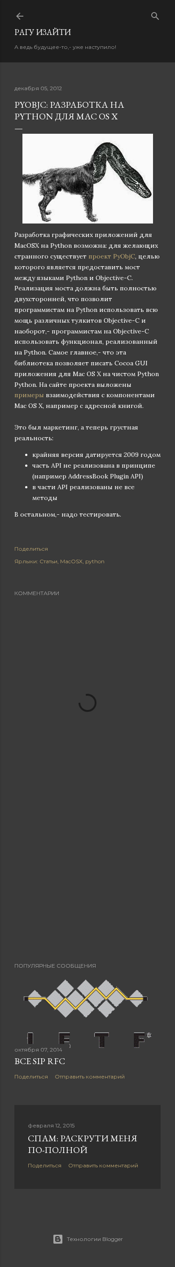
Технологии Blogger (95, 1239)
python (95, 561)
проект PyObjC (111, 256)
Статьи (48, 561)
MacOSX (71, 561)
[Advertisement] (87, 884)
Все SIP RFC (39, 1061)
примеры (29, 395)
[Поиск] (155, 14)
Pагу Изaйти (42, 32)
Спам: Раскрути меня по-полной (82, 1144)
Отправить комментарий (90, 1076)
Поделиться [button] (31, 548)
